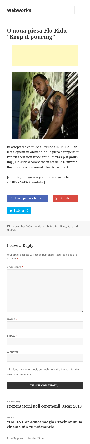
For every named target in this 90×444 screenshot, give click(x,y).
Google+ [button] (67, 198)
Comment (15, 267)
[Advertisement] (45, 55)
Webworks (19, 10)
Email (12, 335)
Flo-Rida (11, 230)
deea (41, 226)
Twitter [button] (21, 210)
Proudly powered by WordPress (25, 438)
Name (12, 319)
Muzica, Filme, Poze (61, 226)
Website (13, 352)
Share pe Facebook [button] (29, 198)
